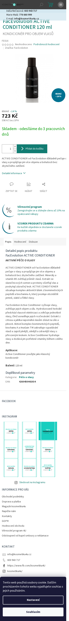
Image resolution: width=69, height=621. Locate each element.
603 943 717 (13, 560)
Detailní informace (12, 173)
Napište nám (9, 511)
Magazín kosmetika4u (14, 506)
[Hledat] (41, 4)
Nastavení (33, 600)
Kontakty (7, 516)
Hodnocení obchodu (13, 526)
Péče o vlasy (26, 377)
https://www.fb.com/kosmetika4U (26, 566)
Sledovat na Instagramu (32, 482)
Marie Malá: (19, 14)
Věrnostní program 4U (14, 531)
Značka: (16, 48)
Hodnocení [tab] (20, 242)
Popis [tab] (8, 242)
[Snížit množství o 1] (15, 151)
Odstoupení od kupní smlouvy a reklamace (25, 536)
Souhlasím (33, 612)
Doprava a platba (11, 501)
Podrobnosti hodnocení (46, 44)
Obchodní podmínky (13, 497)
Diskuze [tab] (33, 242)
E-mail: (22, 18)
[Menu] (60, 4)
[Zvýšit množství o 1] (15, 147)
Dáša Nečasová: (21, 11)
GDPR (5, 521)
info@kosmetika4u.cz (19, 554)
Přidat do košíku (34, 149)
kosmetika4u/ (14, 571)
